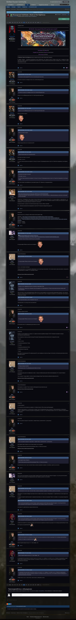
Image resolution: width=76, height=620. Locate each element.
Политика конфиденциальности (36, 616)
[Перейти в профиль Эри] (12, 92)
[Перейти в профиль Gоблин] (12, 75)
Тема (27, 616)
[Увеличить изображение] (43, 236)
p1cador (12, 196)
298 (33, 22)
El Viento (12, 291)
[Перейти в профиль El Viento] (12, 285)
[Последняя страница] (40, 22)
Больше (52, 4)
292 (19, 22)
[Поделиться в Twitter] (9, 604)
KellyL (12, 236)
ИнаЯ (12, 261)
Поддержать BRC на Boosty (38, 12)
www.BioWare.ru (11, 4)
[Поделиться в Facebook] (11, 604)
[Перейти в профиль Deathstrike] (8, 15)
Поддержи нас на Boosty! (43, 4)
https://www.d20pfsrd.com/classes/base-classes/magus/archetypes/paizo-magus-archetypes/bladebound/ (40, 217)
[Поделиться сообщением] (68, 25)
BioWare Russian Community (16, 2)
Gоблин (28, 130)
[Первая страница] (7, 22)
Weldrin (28, 297)
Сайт (27, 4)
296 (28, 22)
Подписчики (64, 14)
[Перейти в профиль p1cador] (12, 192)
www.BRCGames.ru (20, 4)
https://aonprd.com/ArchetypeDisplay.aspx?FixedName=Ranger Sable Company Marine (37, 216)
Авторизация (58, 14)
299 (35, 22)
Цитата (21, 67)
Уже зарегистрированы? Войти (55, 1)
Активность (33, 4)
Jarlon (28, 191)
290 (14, 22)
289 (12, 22)
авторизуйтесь (41, 590)
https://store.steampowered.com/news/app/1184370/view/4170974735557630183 (33, 193)
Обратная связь (46, 616)
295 (26, 22)
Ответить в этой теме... (17, 594)
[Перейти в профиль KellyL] (12, 233)
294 (24, 22)
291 (17, 22)
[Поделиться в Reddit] (7, 604)
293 (21, 22)
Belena (12, 521)
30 (68, 14)
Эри (27, 74)
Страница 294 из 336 (45, 22)
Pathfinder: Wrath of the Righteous (30, 16)
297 (30, 22)
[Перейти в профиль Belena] (12, 517)
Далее (38, 22)
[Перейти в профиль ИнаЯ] (12, 257)
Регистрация (66, 1)
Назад (10, 22)
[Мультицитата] (18, 68)
